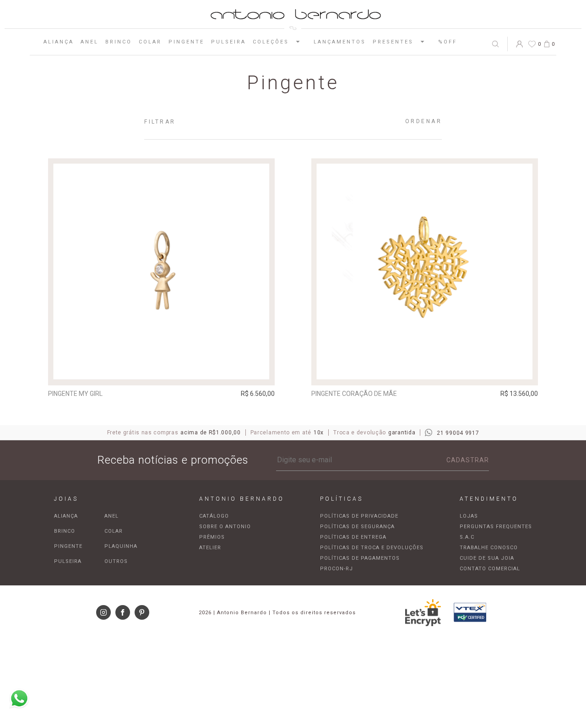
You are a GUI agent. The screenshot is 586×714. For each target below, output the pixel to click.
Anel (89, 42)
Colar (150, 42)
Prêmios (212, 537)
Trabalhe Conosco (489, 548)
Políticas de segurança (357, 527)
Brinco (118, 42)
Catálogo (214, 516)
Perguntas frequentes (496, 527)
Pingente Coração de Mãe (354, 393)
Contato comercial (490, 569)
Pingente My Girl (75, 393)
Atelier (210, 548)
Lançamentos (340, 42)
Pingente (186, 42)
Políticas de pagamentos (360, 558)
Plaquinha (120, 546)
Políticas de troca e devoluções (371, 548)
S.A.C (467, 537)
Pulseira (228, 42)
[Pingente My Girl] (161, 271)
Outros (116, 561)
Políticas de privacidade (359, 516)
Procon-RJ (336, 569)
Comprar (161, 372)
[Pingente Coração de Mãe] (424, 271)
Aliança (58, 42)
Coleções (271, 42)
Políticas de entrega (353, 537)
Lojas (469, 516)
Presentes (393, 42)
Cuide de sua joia (487, 558)
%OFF (447, 42)
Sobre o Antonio (225, 527)
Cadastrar (467, 460)
